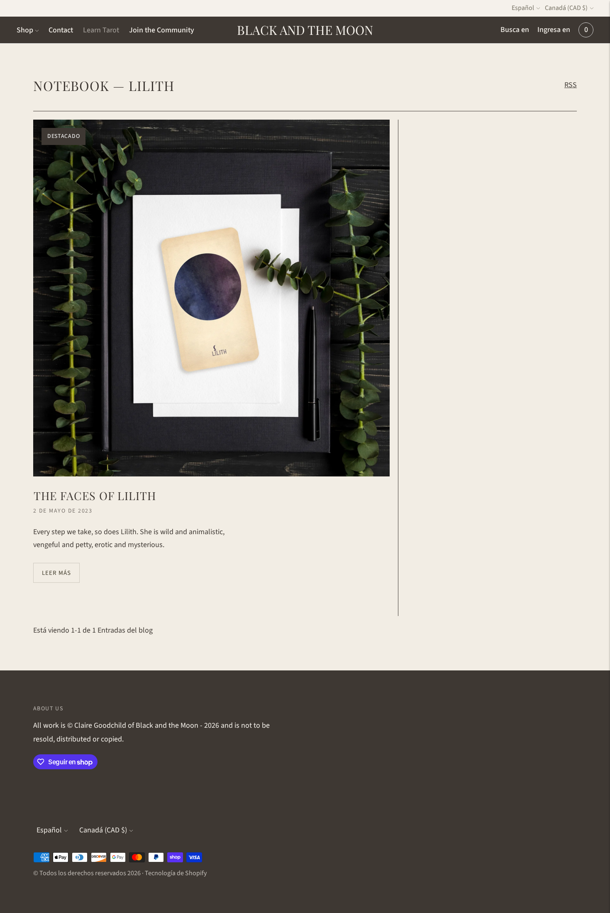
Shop (25, 30)
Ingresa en (553, 30)
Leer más (56, 573)
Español (523, 7)
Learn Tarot (101, 30)
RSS (570, 85)
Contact (61, 30)
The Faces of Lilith (95, 495)
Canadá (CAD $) (566, 7)
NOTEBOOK (71, 85)
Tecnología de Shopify (176, 873)
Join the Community (161, 30)
